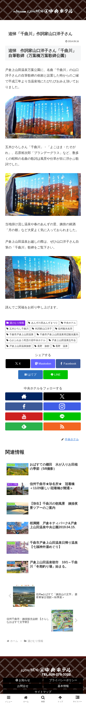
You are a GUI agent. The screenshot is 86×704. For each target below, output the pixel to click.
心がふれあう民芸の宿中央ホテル (27, 340)
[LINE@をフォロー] (62, 416)
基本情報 (63, 686)
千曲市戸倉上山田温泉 (21, 334)
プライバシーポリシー (63, 680)
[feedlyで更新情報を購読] (24, 426)
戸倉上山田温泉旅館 (20, 346)
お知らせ (24, 680)
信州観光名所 (65, 328)
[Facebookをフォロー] (24, 406)
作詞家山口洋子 (43, 328)
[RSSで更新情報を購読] (62, 426)
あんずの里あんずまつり (44, 322)
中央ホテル (70, 322)
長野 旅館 (43, 346)
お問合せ (22, 686)
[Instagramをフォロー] (62, 406)
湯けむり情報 (17, 322)
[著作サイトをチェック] (24, 396)
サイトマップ (43, 691)
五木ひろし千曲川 (19, 328)
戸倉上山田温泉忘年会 (64, 340)
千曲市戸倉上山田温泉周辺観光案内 (59, 334)
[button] (77, 559)
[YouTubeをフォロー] (24, 416)
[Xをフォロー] (62, 396)
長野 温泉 (62, 346)
